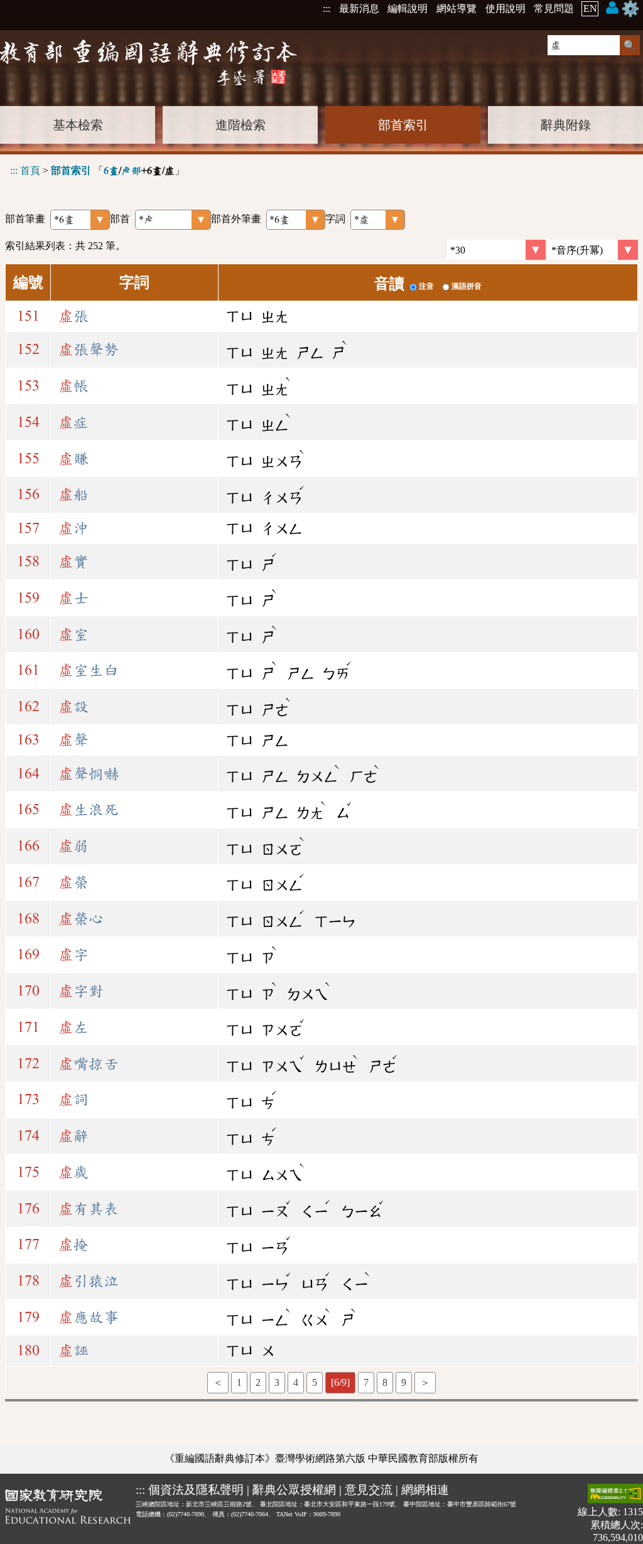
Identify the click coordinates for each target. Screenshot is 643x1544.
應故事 (88, 1317)
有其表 (88, 1208)
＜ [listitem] (218, 1382)
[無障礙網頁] (615, 1495)
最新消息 (359, 8)
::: (326, 8)
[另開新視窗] (68, 1513)
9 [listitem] (403, 1382)
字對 (81, 991)
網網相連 (425, 1489)
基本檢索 (78, 125)
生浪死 (88, 809)
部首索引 (403, 125)
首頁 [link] (30, 170)
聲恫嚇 (88, 773)
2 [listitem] (258, 1382)
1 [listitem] (239, 1382)
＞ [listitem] (425, 1382)
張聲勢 (88, 349)
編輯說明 (407, 8)
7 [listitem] (366, 1382)
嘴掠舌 (88, 1063)
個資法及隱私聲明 (196, 1489)
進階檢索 (240, 125)
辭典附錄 (566, 125)
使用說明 (505, 8)
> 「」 (97, 170)
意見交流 (368, 1489)
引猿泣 (88, 1281)
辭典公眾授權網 (294, 1489)
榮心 (81, 918)
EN (590, 8)
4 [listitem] (295, 1382)
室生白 (88, 670)
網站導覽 (456, 8)
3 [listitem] (276, 1382)
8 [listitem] (384, 1382)
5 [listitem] (314, 1382)
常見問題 (554, 8)
